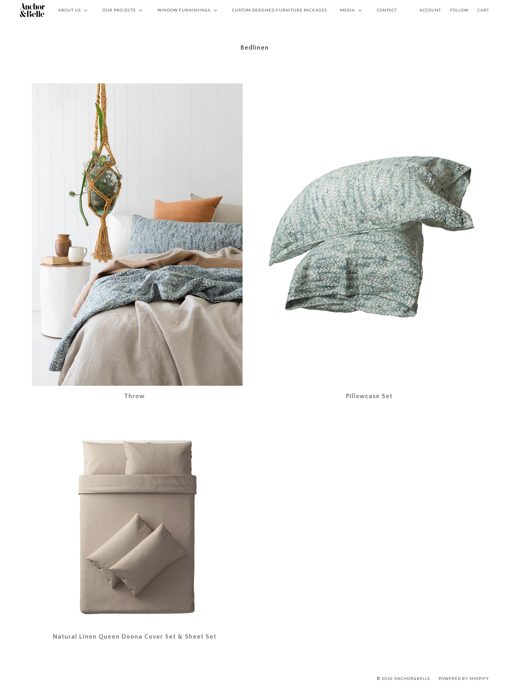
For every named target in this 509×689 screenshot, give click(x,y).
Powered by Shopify (464, 678)
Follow (459, 10)
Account (430, 10)
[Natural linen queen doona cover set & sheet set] (137, 527)
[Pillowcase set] (371, 234)
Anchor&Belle (412, 678)
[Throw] (137, 234)
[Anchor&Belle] (32, 10)
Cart (483, 10)
